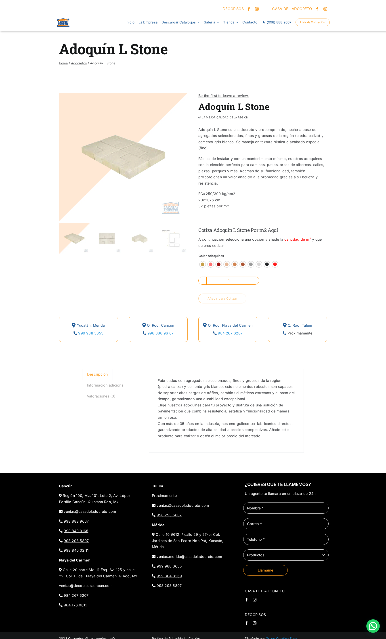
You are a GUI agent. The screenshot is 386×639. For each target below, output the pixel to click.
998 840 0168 (76, 531)
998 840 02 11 (76, 550)
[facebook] (249, 9)
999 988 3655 (90, 333)
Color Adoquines (211, 256)
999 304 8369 (169, 576)
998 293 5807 (76, 540)
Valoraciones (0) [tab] (101, 396)
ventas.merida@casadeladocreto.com (189, 556)
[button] (202, 264)
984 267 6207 (230, 333)
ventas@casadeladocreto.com (90, 511)
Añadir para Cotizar (222, 298)
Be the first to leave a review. (223, 95)
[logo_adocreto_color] (63, 17)
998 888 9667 (76, 521)
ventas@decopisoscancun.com (86, 585)
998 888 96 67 (160, 333)
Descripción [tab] (97, 374)
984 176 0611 (75, 605)
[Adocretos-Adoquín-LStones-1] (123, 157)
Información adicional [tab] (105, 385)
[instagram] (257, 9)
